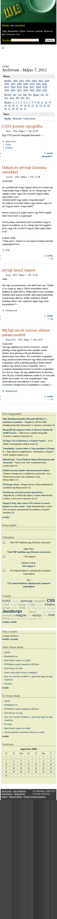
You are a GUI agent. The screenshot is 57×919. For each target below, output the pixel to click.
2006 (6, 84)
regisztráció (20, 25)
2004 (40, 81)
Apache (15, 601)
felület (40, 605)
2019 (44, 87)
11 (42, 102)
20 (29, 105)
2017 (32, 87)
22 (37, 105)
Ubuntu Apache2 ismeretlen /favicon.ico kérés (24, 732)
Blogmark (17, 118)
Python (13, 619)
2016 (25, 87)
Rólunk (4, 797)
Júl (46, 94)
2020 (6, 90)
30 (21, 108)
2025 (38, 90)
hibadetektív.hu (11, 656)
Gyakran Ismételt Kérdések (34, 797)
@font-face (10, 141)
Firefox (50, 604)
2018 (38, 87)
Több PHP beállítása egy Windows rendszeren (29, 552)
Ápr (30, 94)
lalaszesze (11, 339)
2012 (44, 84)
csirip (50, 153)
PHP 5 (5, 618)
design (14, 605)
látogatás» (47, 156)
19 (25, 105)
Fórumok (30, 31)
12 (46, 102)
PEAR (45, 615)
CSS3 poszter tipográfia (22, 126)
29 (17, 108)
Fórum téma (29, 118)
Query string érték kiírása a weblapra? (21, 672)
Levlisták (39, 31)
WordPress (32, 619)
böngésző (39, 601)
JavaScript (12, 611)
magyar (21, 615)
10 (38, 102)
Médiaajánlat (19, 794)
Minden (7, 81)
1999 (15, 81)
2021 (13, 90)
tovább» (6, 517)
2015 (19, 87)
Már (25, 94)
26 (5, 108)
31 (25, 108)
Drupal (32, 604)
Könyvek (11, 34)
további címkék (9, 622)
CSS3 (8, 144)
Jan (14, 94)
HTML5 (9, 148)
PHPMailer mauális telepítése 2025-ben (21, 664)
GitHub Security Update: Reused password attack (26, 470)
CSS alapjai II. (29, 566)
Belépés (5, 25)
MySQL (37, 615)
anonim (9, 177)
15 (9, 105)
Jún (42, 94)
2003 (34, 81)
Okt (17, 98)
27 (9, 108)
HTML (14, 608)
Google (6, 608)
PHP (7, 250)
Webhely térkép (15, 797)
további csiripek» (10, 639)
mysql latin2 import (19, 270)
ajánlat (7, 652)
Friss (18, 34)
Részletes (6, 40)
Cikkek (22, 31)
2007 (13, 84)
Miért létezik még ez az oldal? (17, 660)
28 (13, 108)
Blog (5, 31)
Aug (6, 98)
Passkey (8, 684)
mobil (29, 615)
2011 (38, 84)
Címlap (5, 66)
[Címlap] (12, 8)
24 (44, 105)
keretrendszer (49, 612)
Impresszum (7, 791)
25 (48, 105)
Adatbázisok (11, 310)
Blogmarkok (13, 31)
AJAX (6, 600)
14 (5, 105)
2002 (28, 81)
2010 (32, 84)
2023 (25, 90)
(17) (17, 480)
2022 (19, 90)
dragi (8, 275)
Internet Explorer (47, 608)
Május (36, 94)
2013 (6, 87)
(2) (31, 436)
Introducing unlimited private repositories (22, 492)
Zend (40, 619)
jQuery (32, 612)
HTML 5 (24, 608)
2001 (21, 81)
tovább (5, 688)
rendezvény (22, 619)
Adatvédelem (7, 794)
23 (41, 105)
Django (22, 604)
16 (13, 105)
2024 (32, 90)
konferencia (8, 615)
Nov (22, 98)
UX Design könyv (11, 484)
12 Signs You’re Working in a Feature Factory (24, 441)
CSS (51, 600)
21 (33, 105)
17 (17, 105)
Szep (12, 98)
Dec (28, 98)
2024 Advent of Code (13, 668)
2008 (19, 84)
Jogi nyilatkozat (19, 791)
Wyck (8, 131)
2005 (47, 81)
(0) (53, 425)
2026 (44, 90)
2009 (25, 84)
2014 (13, 87)
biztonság (26, 600)
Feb (20, 94)
